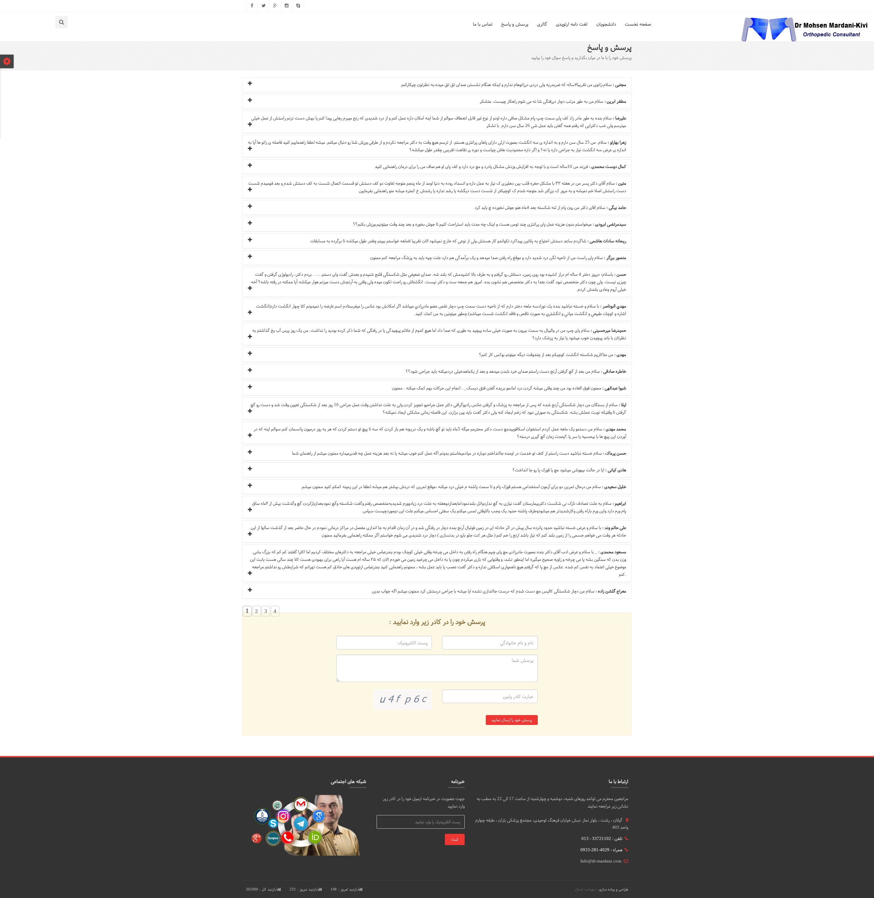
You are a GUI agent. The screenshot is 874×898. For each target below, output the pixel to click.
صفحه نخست (638, 24)
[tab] (437, 84)
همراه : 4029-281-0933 (601, 850)
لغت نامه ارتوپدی (572, 24)
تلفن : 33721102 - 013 (601, 839)
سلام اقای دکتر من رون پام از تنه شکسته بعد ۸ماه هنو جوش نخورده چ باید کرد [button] (550, 207)
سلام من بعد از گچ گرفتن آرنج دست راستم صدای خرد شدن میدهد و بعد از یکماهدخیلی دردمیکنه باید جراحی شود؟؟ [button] (516, 371)
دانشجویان (606, 24)
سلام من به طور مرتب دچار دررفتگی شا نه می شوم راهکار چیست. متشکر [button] (553, 101)
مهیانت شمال (585, 889)
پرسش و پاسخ (514, 24)
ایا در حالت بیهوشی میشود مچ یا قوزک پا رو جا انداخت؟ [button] (569, 470)
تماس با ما (482, 24)
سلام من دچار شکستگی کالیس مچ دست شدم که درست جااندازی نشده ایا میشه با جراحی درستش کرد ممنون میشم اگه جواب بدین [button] (499, 591)
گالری (542, 24)
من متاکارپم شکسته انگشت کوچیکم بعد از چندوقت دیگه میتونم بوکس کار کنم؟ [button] (552, 355)
